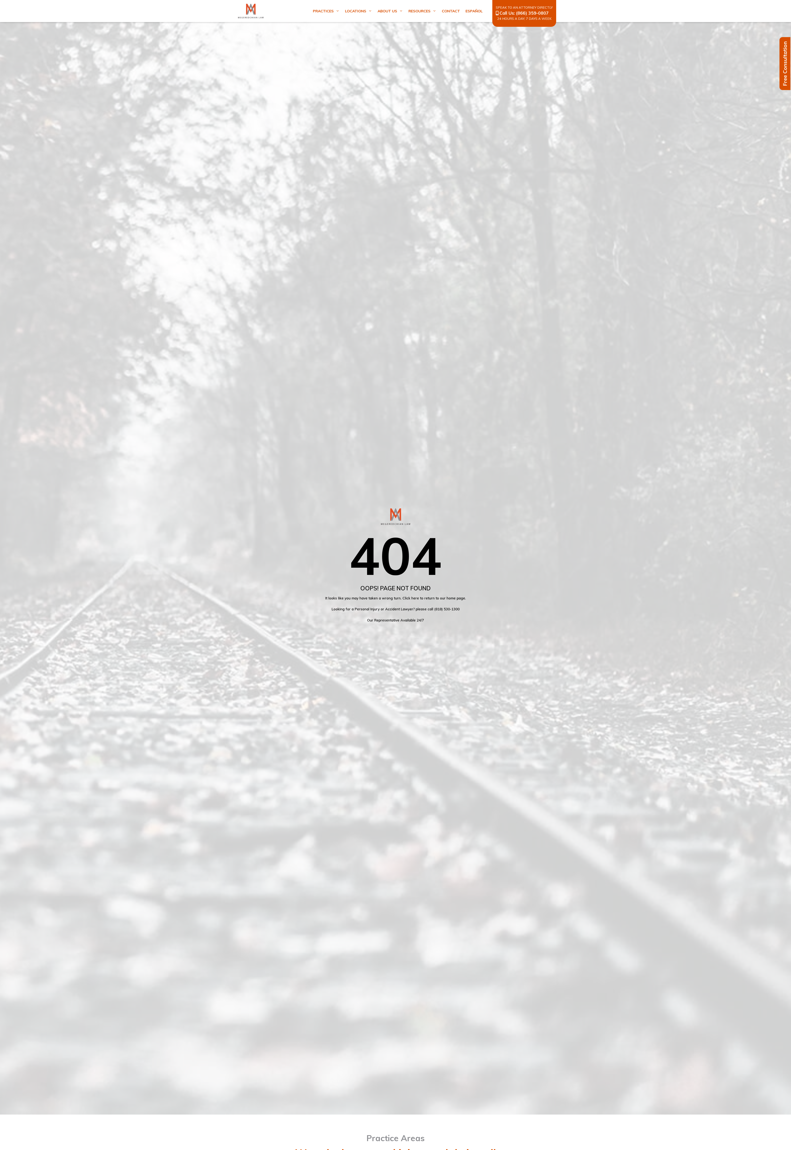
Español (474, 11)
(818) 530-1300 (447, 609)
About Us (387, 11)
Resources (419, 11)
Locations (355, 11)
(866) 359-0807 (532, 13)
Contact (451, 11)
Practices (323, 11)
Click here (411, 598)
